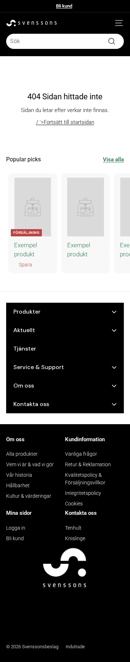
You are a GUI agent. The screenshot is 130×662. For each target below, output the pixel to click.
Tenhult (73, 528)
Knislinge (75, 538)
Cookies (74, 503)
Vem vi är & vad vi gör (30, 464)
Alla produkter (22, 454)
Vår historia (19, 475)
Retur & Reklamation (88, 464)
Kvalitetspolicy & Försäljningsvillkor (85, 478)
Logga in (15, 528)
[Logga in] (108, 23)
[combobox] (65, 41)
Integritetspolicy (83, 493)
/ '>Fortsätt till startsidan (65, 122)
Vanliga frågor (81, 454)
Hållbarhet (18, 485)
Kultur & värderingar (28, 496)
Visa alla (113, 159)
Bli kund (64, 6)
